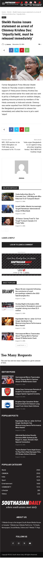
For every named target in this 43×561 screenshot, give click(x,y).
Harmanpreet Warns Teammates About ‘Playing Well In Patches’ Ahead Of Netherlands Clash (27, 336)
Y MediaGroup (40, 5)
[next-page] (6, 230)
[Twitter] (16, 50)
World (9, 12)
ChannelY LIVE (26, 5)
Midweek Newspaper (35, 5)
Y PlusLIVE (21, 5)
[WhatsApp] (27, 50)
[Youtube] (30, 543)
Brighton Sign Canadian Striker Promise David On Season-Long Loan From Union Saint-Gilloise (27, 404)
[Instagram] (18, 543)
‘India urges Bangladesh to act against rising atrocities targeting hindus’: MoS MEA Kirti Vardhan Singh (32, 147)
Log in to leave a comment (21, 245)
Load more (20, 345)
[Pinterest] (21, 50)
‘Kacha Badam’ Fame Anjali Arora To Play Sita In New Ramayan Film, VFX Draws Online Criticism (28, 452)
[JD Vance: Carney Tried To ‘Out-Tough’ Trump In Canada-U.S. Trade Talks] (8, 221)
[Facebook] (11, 50)
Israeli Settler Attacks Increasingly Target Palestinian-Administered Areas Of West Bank (28, 208)
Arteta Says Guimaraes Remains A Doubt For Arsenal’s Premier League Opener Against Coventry (28, 392)
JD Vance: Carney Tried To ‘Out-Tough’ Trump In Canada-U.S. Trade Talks (27, 221)
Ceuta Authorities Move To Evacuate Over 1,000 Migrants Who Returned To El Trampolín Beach (28, 196)
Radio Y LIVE (31, 5)
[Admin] (3, 44)
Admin (9, 44)
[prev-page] (3, 230)
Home (4, 12)
